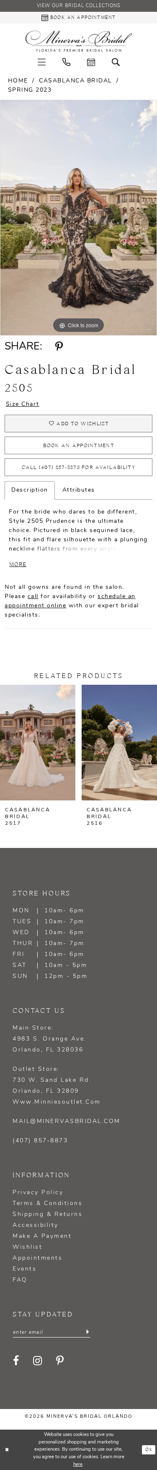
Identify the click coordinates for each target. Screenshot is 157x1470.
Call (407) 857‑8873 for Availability (78, 467)
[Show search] (115, 62)
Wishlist (27, 1247)
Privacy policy (38, 1192)
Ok (148, 1449)
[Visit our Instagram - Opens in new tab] (38, 1361)
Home (18, 81)
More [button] (17, 564)
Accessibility (36, 1225)
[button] (41, 62)
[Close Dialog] (7, 1450)
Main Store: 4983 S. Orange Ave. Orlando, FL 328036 (50, 1039)
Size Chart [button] (22, 404)
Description (29, 490)
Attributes (78, 490)
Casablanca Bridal (75, 81)
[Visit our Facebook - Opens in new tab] (17, 1361)
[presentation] (89, 742)
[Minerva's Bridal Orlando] (79, 41)
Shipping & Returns (47, 1214)
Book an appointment (78, 445)
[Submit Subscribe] (87, 1332)
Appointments (37, 1258)
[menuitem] (41, 62)
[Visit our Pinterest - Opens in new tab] (60, 1361)
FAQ (20, 1280)
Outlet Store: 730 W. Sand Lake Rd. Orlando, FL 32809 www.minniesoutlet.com (57, 1085)
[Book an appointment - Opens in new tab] (91, 62)
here (77, 1464)
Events (24, 1269)
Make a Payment (42, 1236)
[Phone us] (66, 62)
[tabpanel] (78, 218)
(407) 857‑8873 (40, 1141)
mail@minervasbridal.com (67, 1121)
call (33, 596)
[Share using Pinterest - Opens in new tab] (58, 346)
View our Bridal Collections (79, 6)
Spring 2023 (30, 90)
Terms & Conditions (47, 1203)
